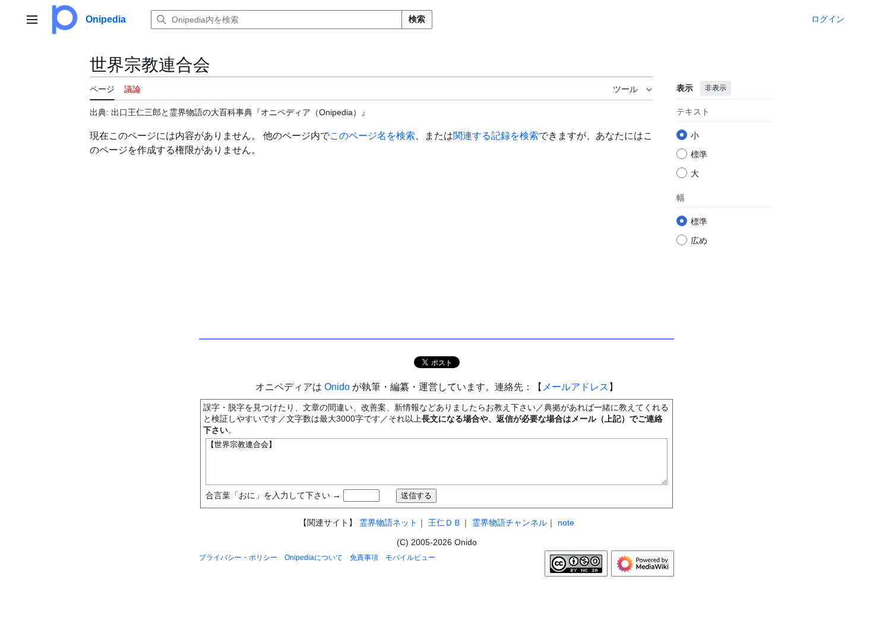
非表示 (715, 88)
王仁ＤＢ (444, 522)
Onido (337, 387)
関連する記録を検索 (496, 136)
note (566, 522)
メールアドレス (575, 387)
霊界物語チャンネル (509, 522)
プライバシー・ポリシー (238, 557)
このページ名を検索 (372, 136)
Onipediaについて (313, 557)
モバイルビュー (410, 557)
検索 (417, 19)
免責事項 (364, 557)
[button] (32, 19)
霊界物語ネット (388, 522)
